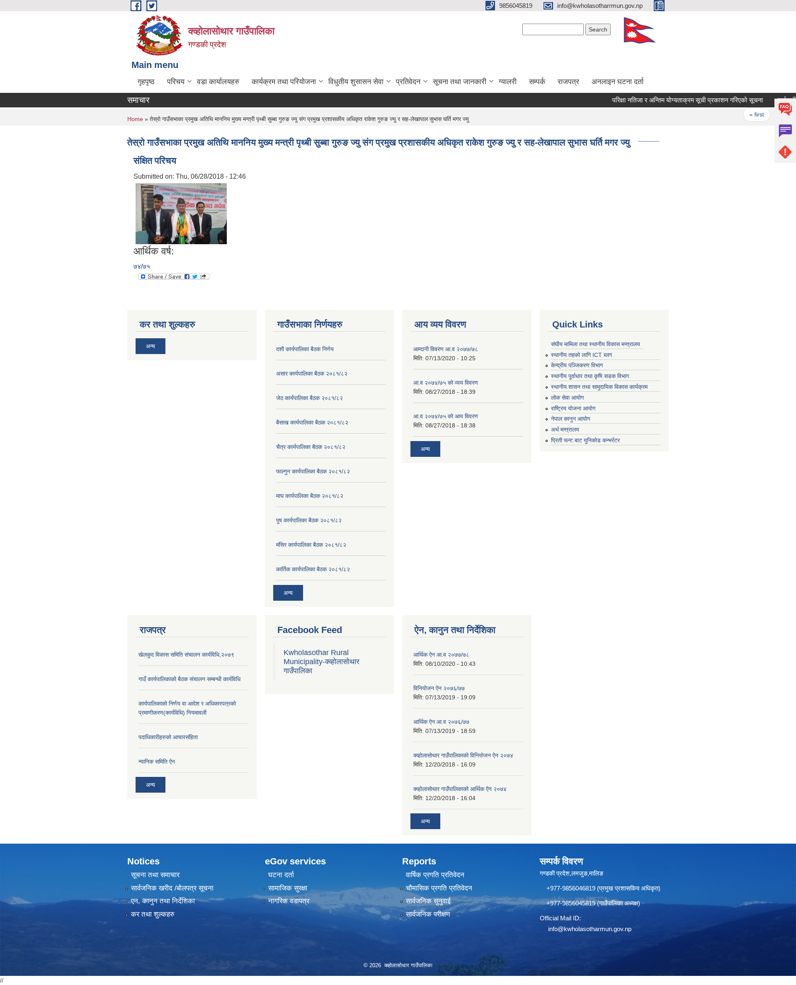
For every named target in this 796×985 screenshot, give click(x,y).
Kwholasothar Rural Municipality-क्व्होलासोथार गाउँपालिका (321, 661)
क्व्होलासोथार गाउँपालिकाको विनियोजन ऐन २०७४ (463, 755)
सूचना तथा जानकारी (459, 82)
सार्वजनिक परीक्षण (428, 914)
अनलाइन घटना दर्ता (617, 82)
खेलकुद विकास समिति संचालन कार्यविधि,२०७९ (186, 654)
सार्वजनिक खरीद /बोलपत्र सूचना (172, 888)
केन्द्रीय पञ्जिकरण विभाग (577, 365)
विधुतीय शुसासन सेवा (355, 82)
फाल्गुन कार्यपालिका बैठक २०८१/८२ (313, 471)
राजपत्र (568, 82)
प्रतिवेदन (408, 82)
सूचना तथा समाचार (155, 875)
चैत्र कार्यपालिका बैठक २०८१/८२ (310, 447)
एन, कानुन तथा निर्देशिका (163, 901)
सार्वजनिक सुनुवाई (428, 901)
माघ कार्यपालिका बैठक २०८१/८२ (309, 495)
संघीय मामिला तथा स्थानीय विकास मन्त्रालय (595, 344)
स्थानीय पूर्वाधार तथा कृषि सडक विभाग (590, 376)
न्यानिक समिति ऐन (156, 761)
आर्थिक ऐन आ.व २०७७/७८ (441, 654)
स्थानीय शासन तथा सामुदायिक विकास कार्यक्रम (599, 386)
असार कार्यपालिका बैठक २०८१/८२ (311, 373)
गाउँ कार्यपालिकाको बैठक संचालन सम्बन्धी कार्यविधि (189, 679)
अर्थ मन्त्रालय (565, 429)
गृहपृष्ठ (146, 82)
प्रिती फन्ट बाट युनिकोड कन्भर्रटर (585, 440)
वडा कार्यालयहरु (218, 82)
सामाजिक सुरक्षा (287, 888)
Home (135, 119)
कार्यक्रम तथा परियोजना (284, 82)
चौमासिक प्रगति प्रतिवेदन (439, 888)
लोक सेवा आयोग (567, 397)
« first (739, 114)
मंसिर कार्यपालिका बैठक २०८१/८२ (311, 544)
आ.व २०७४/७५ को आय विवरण (445, 416)
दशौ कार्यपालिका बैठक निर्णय (305, 349)
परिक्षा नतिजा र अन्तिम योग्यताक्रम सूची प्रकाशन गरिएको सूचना (670, 100)
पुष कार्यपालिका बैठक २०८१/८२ (309, 520)
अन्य (150, 346)
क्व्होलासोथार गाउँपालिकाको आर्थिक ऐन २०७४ (460, 789)
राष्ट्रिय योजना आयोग (573, 408)
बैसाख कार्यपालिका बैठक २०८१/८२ (312, 422)
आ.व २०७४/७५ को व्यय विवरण (445, 382)
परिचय (175, 82)
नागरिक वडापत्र (288, 901)
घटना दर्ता (281, 875)
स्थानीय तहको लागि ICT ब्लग (581, 355)
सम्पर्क (537, 82)
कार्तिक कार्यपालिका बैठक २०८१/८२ (313, 569)
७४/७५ (141, 266)
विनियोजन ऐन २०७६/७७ (439, 688)
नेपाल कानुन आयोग (570, 418)
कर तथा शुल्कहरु (153, 914)
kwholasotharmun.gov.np (597, 928)
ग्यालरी (508, 82)
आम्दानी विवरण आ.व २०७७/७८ (445, 349)
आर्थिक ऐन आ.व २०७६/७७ (441, 721)
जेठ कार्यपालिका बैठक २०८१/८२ (309, 398)
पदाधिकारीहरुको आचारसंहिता (168, 737)
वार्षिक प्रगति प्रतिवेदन (435, 875)
